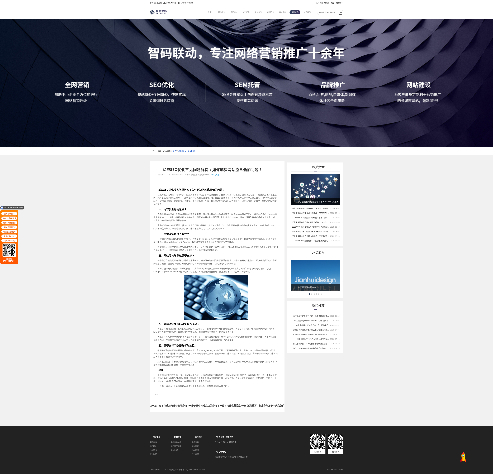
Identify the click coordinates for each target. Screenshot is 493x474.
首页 (209, 12)
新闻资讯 (295, 12)
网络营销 (221, 12)
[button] (309, 294)
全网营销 (153, 442)
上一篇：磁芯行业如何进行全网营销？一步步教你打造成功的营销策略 (183, 408)
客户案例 (282, 12)
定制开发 (270, 12)
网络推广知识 (176, 446)
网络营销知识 (176, 442)
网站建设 (234, 12)
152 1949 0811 (225, 442)
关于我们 (307, 12)
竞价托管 (258, 12)
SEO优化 (246, 12)
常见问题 (191, 151)
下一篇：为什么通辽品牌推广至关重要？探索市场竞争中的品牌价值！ (250, 408)
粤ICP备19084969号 (335, 469)
